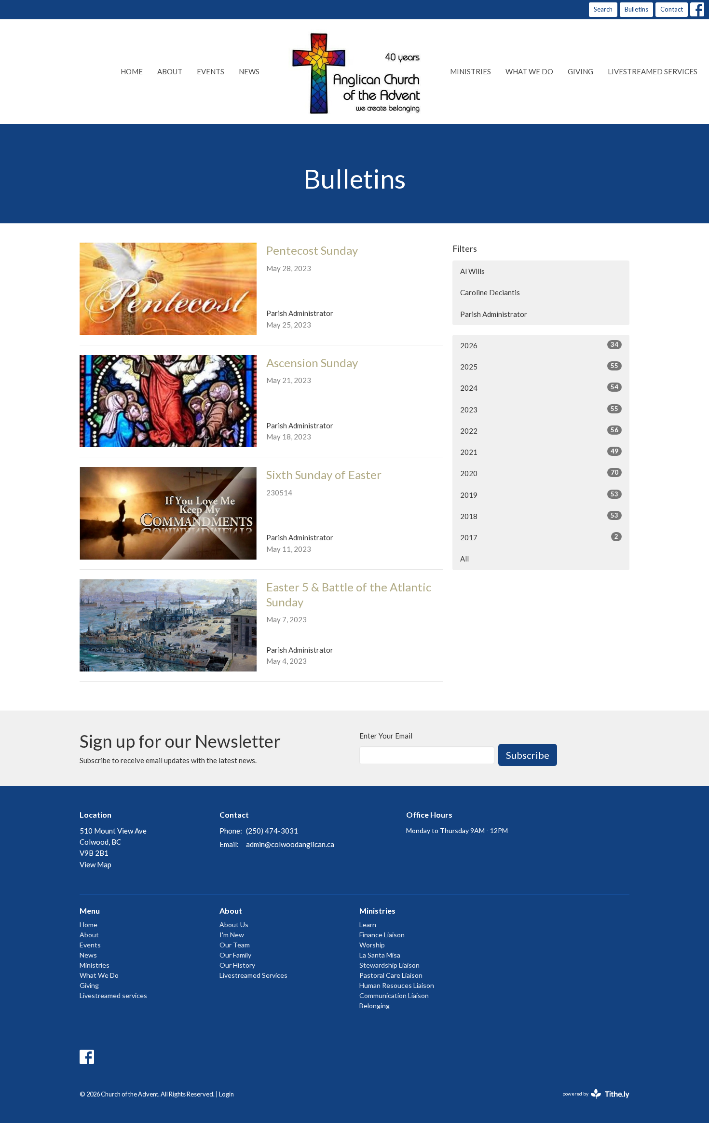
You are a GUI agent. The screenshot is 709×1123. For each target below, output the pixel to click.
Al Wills (472, 271)
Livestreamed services (652, 71)
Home (132, 71)
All (464, 558)
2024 (539, 387)
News (249, 71)
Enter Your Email (385, 735)
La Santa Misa (379, 955)
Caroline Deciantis (490, 292)
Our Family (235, 955)
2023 (539, 409)
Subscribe (527, 755)
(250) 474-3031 (272, 830)
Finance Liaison (382, 935)
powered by (591, 1102)
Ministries (470, 71)
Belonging (374, 1005)
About (169, 71)
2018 (539, 515)
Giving (580, 71)
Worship (372, 945)
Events (210, 71)
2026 (539, 345)
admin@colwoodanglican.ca (290, 844)
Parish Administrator (493, 314)
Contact (671, 9)
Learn (367, 924)
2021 (539, 451)
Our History (237, 965)
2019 (539, 494)
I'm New (231, 935)
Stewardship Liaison (389, 965)
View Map (95, 864)
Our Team (234, 945)
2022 (539, 430)
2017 (539, 537)
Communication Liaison (394, 995)
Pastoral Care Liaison (391, 975)
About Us (233, 924)
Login (226, 1094)
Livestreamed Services (253, 975)
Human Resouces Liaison (396, 985)
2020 (539, 473)
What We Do (529, 71)
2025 (539, 366)
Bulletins (636, 9)
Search (603, 9)
